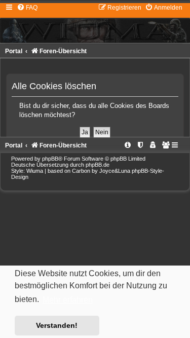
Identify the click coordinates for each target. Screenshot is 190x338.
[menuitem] (27, 7)
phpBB (50, 159)
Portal (13, 51)
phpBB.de (97, 165)
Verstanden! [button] (57, 325)
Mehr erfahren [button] (68, 299)
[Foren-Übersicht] (95, 23)
